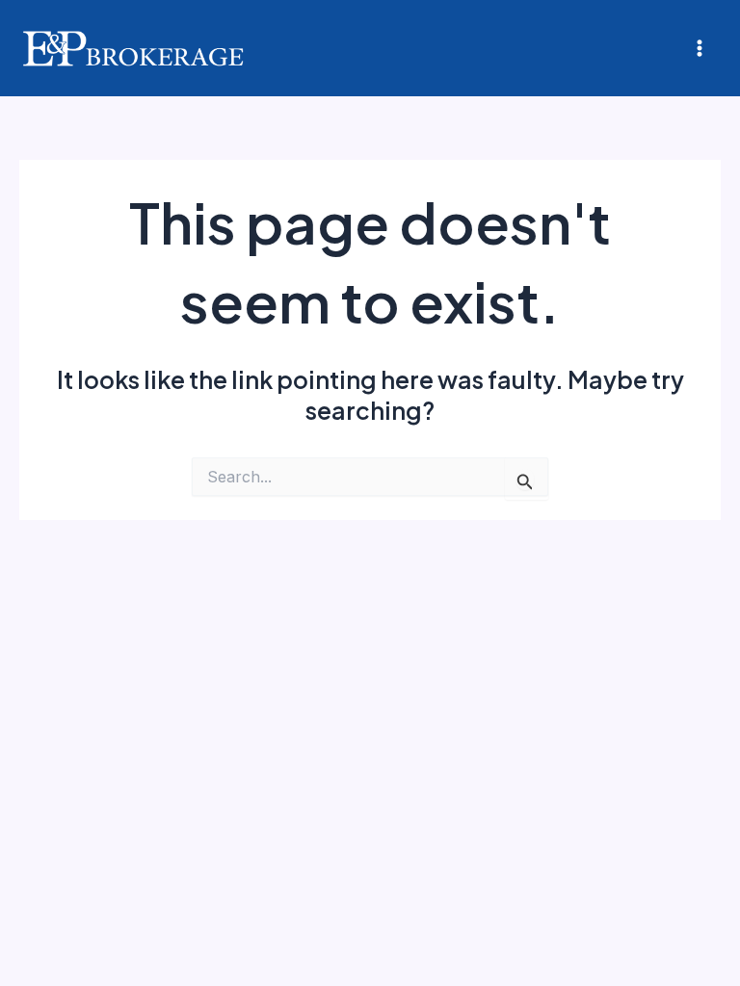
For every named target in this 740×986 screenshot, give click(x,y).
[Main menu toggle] (699, 48)
